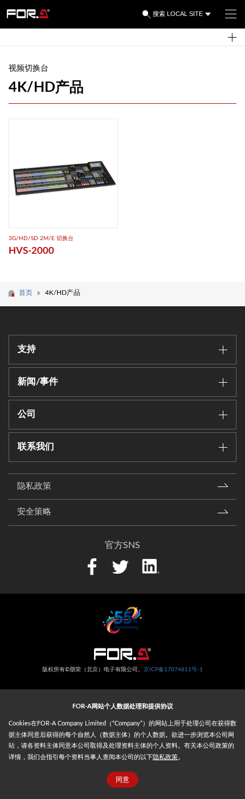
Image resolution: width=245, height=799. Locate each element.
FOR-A (28, 13)
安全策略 (34, 512)
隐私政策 (165, 757)
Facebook (92, 567)
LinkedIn (151, 565)
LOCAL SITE (185, 13)
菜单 (231, 14)
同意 (122, 780)
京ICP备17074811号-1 (173, 669)
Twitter (120, 567)
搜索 (159, 14)
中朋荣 (122, 654)
